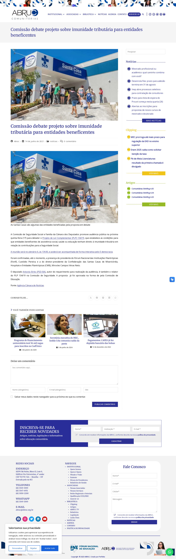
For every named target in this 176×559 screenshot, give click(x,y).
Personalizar (17, 548)
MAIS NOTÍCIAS (153, 120)
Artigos (73, 507)
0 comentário (70, 141)
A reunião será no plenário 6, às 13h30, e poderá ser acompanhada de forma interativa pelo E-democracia (62, 251)
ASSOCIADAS (72, 485)
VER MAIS (153, 173)
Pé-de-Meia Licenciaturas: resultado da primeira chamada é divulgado (147, 162)
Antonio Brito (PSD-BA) (34, 271)
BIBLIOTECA (72, 501)
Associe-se (74, 499)
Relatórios (74, 512)
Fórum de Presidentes (79, 480)
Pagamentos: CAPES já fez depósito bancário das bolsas (100, 341)
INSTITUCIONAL (74, 467)
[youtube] (164, 14)
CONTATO (71, 526)
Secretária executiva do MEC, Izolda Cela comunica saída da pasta (64, 341)
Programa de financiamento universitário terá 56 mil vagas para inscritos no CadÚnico (28, 343)
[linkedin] (161, 14)
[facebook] (150, 14)
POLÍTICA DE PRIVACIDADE (78, 528)
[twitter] (157, 14)
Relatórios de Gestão (78, 483)
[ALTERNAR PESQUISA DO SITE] (142, 14)
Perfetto (102, 557)
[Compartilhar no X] (90, 297)
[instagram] (153, 14)
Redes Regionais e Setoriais (81, 493)
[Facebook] (18, 519)
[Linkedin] (38, 519)
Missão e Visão (76, 475)
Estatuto (73, 477)
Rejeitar (33, 548)
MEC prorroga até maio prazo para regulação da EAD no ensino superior (148, 141)
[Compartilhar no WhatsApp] (115, 297)
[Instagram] (25, 519)
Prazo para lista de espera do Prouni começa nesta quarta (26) (147, 99)
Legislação (74, 515)
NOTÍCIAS (71, 520)
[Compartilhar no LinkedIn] (109, 297)
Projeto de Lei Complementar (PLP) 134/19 (63, 238)
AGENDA (70, 523)
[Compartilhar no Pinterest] (103, 297)
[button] (169, 552)
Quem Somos (75, 469)
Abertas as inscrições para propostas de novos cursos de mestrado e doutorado (146, 110)
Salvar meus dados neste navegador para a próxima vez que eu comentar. (50, 396)
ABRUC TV (74, 509)
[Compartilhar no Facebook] (96, 297)
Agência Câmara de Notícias (30, 285)
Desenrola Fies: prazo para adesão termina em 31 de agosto (148, 83)
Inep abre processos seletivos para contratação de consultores (147, 91)
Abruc (16, 141)
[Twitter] (31, 519)
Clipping (73, 504)
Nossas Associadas (77, 488)
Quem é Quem (75, 472)
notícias (53, 141)
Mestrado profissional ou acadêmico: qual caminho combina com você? (148, 72)
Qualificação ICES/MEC (79, 496)
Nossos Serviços (76, 491)
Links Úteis (74, 518)
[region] (33, 539)
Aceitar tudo (50, 548)
